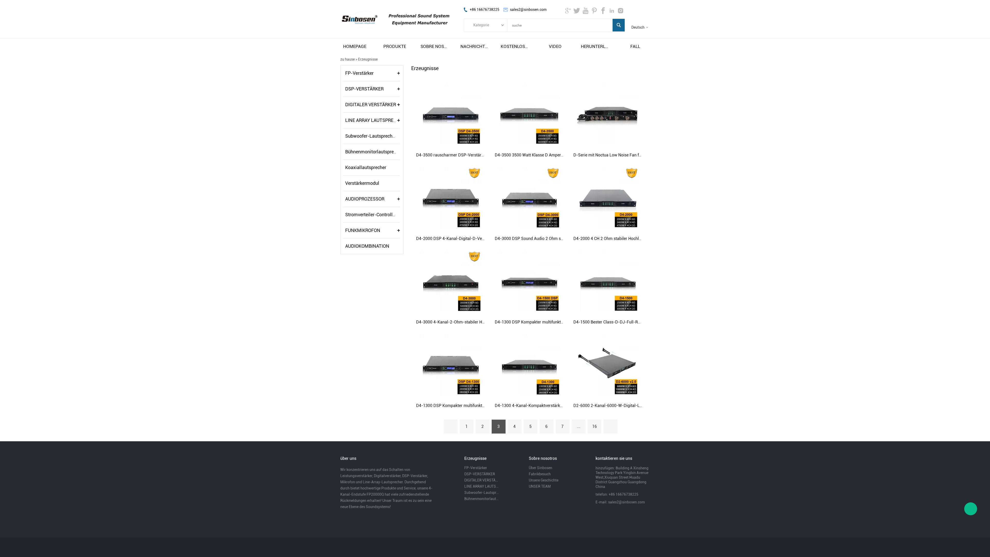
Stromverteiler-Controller (371, 214)
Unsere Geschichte (543, 480)
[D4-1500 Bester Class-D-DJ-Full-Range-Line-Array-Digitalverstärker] (608, 281)
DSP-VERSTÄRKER (364, 89)
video (555, 46)
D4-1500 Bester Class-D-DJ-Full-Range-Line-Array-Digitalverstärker (636, 322)
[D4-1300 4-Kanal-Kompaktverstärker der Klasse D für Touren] (529, 364)
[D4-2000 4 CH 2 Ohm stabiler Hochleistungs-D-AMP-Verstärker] (608, 197)
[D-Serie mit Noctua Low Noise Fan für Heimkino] (608, 114)
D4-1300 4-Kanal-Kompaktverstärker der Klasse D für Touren (551, 405)
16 (594, 426)
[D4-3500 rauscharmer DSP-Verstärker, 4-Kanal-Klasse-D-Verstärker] (451, 114)
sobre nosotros (434, 46)
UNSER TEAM (540, 486)
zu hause (347, 59)
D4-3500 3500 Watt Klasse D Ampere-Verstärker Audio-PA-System (556, 155)
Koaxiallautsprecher (365, 167)
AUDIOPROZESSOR (364, 199)
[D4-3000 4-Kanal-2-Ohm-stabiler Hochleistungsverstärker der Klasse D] (451, 281)
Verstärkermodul (362, 183)
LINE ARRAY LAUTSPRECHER (375, 120)
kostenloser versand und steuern (515, 46)
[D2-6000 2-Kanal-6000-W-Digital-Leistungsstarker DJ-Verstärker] (608, 364)
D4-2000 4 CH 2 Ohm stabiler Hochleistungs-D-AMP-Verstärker (631, 238)
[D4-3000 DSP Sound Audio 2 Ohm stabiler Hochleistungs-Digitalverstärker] (529, 197)
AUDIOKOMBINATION (367, 246)
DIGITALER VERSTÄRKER (370, 104)
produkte (394, 46)
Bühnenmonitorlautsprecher (373, 151)
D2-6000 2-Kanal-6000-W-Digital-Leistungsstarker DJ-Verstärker (634, 405)
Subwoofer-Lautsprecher (370, 136)
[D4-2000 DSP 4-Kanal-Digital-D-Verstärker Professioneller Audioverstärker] (451, 197)
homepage (354, 46)
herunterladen (595, 46)
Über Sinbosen (540, 468)
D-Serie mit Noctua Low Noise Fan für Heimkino (617, 155)
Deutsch (638, 27)
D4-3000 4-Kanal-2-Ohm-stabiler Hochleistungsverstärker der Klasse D (482, 322)
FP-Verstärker (359, 73)
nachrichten (474, 46)
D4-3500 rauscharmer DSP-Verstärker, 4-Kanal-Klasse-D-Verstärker (479, 155)
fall (635, 46)
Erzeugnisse (368, 59)
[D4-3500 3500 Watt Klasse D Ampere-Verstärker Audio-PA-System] (529, 114)
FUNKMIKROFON (362, 230)
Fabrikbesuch (540, 474)
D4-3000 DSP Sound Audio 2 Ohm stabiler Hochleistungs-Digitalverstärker (563, 238)
